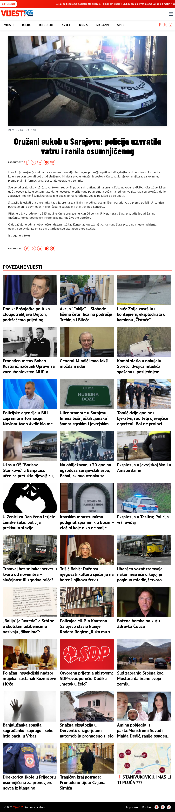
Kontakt (147, 807)
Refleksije (46, 25)
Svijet (66, 25)
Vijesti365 (18, 807)
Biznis (83, 25)
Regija (26, 25)
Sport (121, 25)
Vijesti (9, 25)
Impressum (133, 807)
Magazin (102, 25)
